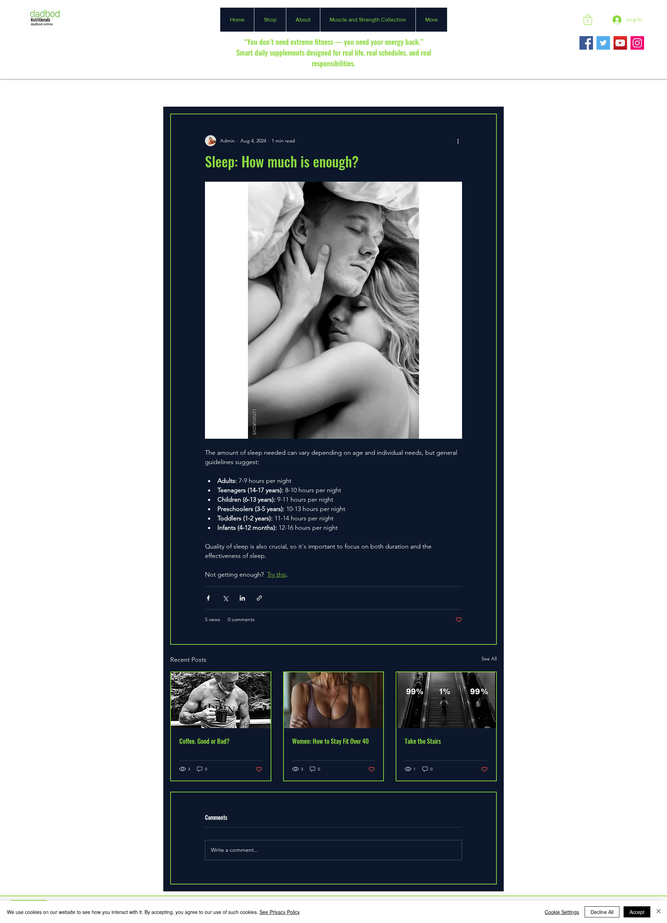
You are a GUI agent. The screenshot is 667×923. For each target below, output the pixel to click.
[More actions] (458, 141)
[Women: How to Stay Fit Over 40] (334, 700)
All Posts (180, 92)
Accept (636, 911)
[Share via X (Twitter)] (225, 598)
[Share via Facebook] (208, 598)
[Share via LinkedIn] (242, 598)
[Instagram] (637, 43)
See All (489, 659)
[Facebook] (586, 43)
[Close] (658, 911)
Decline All (602, 911)
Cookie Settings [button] (562, 911)
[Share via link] (259, 598)
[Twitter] (603, 43)
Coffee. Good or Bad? (204, 740)
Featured (216, 92)
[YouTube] (620, 43)
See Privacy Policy (280, 911)
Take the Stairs (423, 740)
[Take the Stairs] (446, 700)
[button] (587, 19)
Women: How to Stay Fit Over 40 (330, 740)
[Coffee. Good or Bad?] (221, 700)
